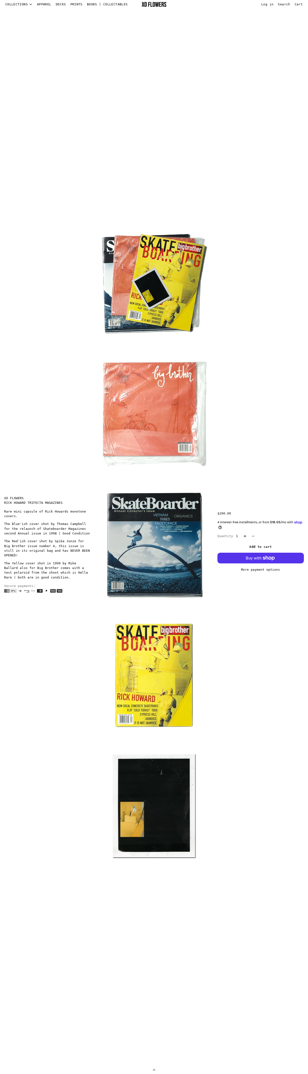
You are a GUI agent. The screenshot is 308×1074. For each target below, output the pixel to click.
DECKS (61, 4)
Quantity (225, 536)
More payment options (260, 569)
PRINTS (76, 4)
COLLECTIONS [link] (16, 4)
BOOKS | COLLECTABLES (107, 4)
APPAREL (44, 4)
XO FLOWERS (14, 498)
